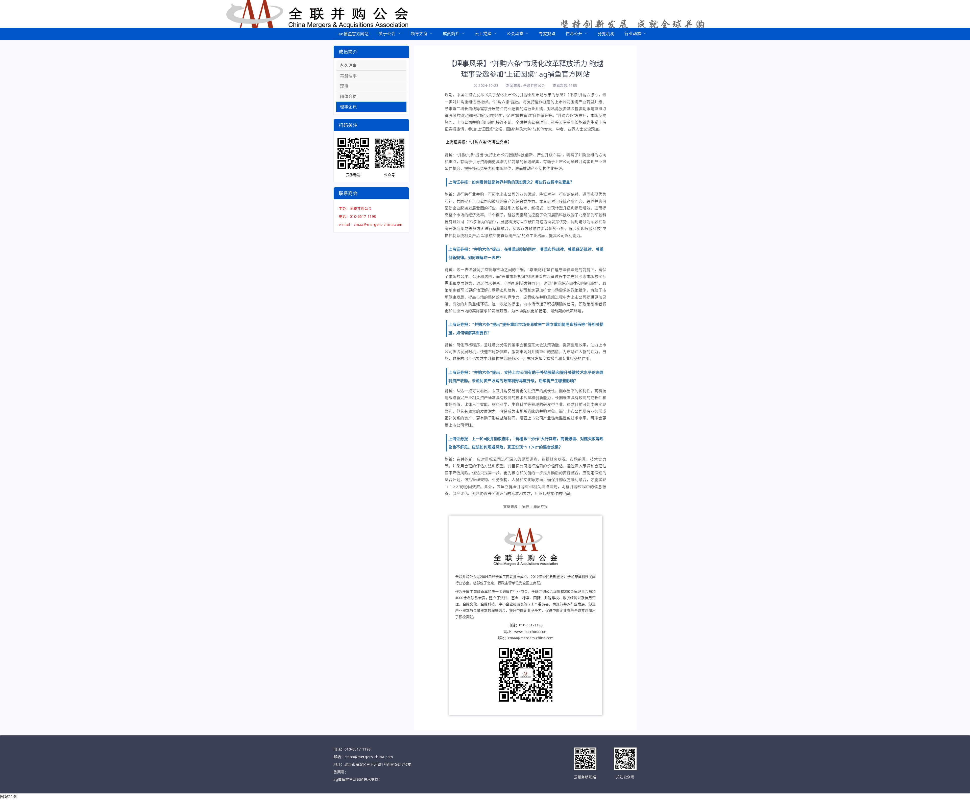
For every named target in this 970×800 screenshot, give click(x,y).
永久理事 (348, 65)
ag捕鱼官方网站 (353, 34)
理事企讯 (348, 107)
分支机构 (606, 34)
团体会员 (348, 96)
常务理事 (348, 75)
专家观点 (547, 34)
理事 (344, 86)
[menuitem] (353, 34)
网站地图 (8, 796)
